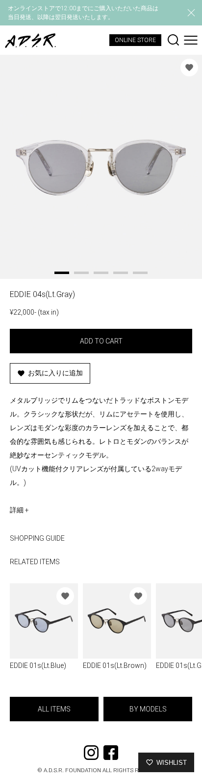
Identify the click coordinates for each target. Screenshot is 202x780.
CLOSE (191, 13)
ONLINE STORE (135, 40)
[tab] (61, 273)
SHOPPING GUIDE (37, 538)
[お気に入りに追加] (189, 67)
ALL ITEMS (54, 709)
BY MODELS (148, 709)
